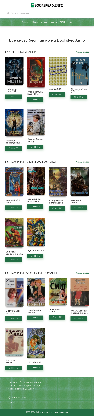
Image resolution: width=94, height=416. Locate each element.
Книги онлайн (61, 412)
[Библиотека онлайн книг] (47, 5)
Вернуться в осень (13, 201)
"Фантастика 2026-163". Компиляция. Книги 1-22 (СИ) (36, 95)
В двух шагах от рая (13, 312)
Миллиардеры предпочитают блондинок (79, 313)
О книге (13, 97)
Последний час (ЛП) (79, 90)
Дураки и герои (76, 201)
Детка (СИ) (55, 89)
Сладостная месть (34, 311)
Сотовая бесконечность (14, 253)
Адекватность (36, 250)
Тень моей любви (55, 310)
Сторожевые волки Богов (56, 202)
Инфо (11, 403)
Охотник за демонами (34, 200)
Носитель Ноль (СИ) (11, 90)
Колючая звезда (10, 361)
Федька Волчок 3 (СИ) (36, 140)
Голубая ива (34, 362)
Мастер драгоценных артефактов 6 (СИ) (14, 144)
